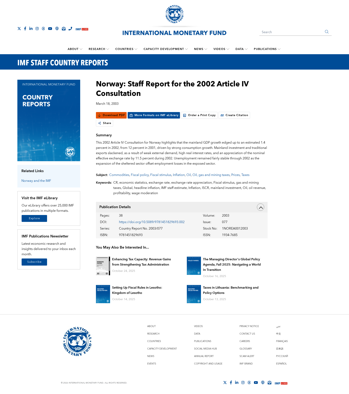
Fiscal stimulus (160, 175)
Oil (188, 175)
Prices (235, 175)
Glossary (246, 349)
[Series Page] (48, 120)
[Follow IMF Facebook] (25, 28)
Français (282, 341)
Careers (245, 341)
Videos (219, 49)
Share (107, 123)
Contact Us (247, 334)
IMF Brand (246, 364)
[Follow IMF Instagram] (37, 28)
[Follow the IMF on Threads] (43, 28)
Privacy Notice (249, 326)
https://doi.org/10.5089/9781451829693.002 (152, 222)
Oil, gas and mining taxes (211, 175)
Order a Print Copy (202, 115)
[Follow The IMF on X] (19, 28)
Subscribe (34, 261)
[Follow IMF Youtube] (50, 28)
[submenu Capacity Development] (186, 49)
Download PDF (114, 115)
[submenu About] (81, 49)
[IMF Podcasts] (263, 382)
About (73, 49)
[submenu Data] (246, 49)
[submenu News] (205, 49)
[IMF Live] (82, 29)
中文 (278, 334)
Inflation (179, 175)
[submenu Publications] (279, 49)
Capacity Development (164, 49)
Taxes (245, 175)
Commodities (119, 175)
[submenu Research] (107, 49)
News (198, 49)
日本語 (279, 349)
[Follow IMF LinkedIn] (31, 28)
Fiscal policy (140, 175)
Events (151, 364)
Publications (265, 49)
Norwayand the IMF (36, 181)
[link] (99, 123)
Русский (282, 356)
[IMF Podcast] (57, 28)
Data (239, 49)
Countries (124, 49)
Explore (34, 218)
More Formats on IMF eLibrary (157, 115)
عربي (278, 326)
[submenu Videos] (227, 49)
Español (281, 364)
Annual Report (204, 356)
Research (97, 49)
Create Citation (237, 115)
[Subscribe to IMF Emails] (63, 28)
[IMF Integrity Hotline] (70, 28)
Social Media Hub (205, 349)
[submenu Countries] (136, 49)
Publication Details (115, 207)
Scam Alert (247, 356)
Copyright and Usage (208, 364)
